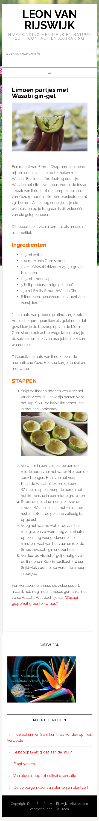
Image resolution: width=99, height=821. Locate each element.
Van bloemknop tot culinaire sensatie (44, 776)
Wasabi (18, 185)
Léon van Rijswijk (54, 804)
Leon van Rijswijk (49, 20)
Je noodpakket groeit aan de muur (43, 752)
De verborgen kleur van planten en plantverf (51, 787)
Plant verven (24, 764)
